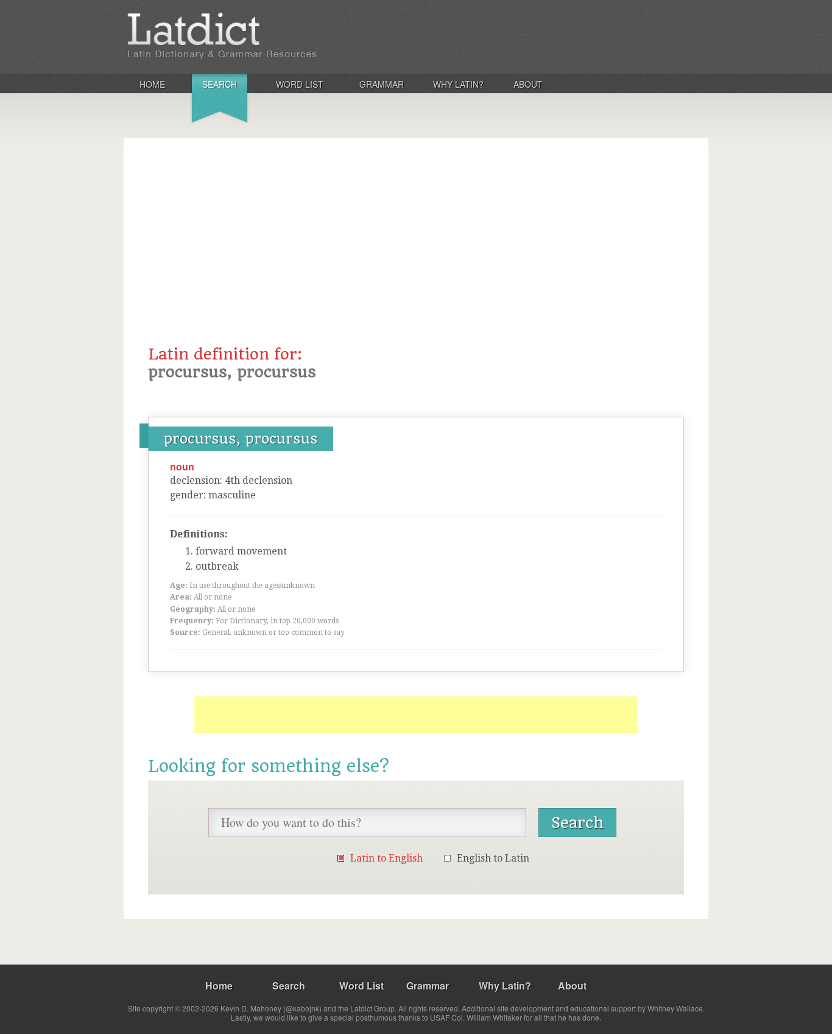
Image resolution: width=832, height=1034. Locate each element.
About (528, 84)
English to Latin (493, 858)
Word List (299, 84)
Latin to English (386, 858)
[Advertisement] (416, 254)
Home (152, 84)
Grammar (381, 84)
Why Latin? (458, 84)
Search (219, 84)
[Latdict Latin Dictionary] (284, 36)
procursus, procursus (241, 438)
